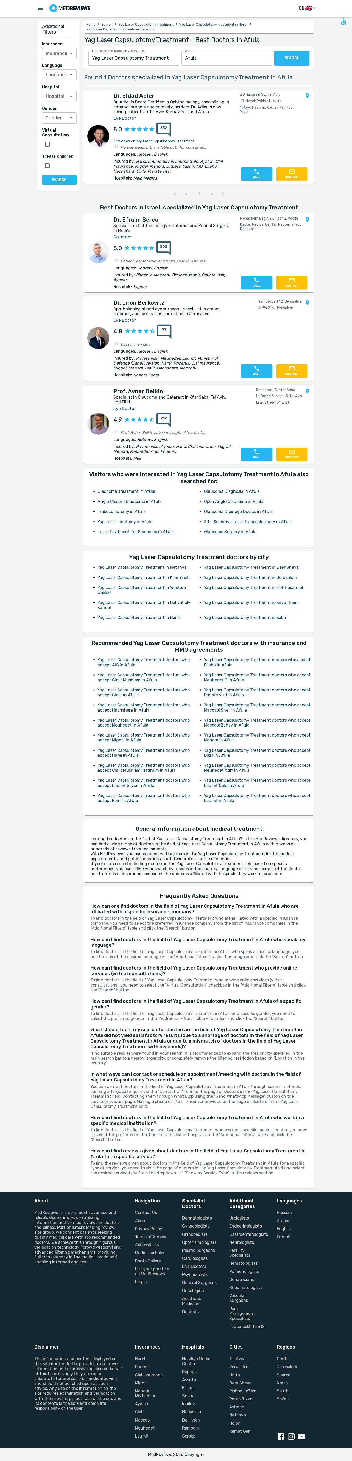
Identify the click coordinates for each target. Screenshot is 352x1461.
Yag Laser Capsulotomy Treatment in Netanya (142, 567)
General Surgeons (199, 1282)
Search (107, 24)
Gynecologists (196, 1226)
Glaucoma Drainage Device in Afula (238, 511)
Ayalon (141, 1403)
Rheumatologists (245, 1287)
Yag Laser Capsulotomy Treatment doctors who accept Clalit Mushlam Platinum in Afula (144, 768)
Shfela (283, 1399)
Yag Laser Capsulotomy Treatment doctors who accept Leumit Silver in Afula (144, 783)
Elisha (188, 1387)
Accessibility (147, 1244)
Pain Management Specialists (242, 1313)
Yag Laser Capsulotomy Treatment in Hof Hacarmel (253, 587)
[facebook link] (282, 1437)
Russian (284, 1212)
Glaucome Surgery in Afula (230, 531)
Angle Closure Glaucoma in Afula (130, 501)
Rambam (190, 1428)
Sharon (284, 1375)
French (283, 1236)
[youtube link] (302, 1437)
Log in (141, 1281)
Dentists (190, 1311)
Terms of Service (151, 1236)
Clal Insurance (149, 1375)
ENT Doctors (194, 1266)
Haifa (234, 1375)
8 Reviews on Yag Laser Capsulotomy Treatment (154, 141)
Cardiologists (195, 1258)
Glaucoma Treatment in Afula (126, 491)
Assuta (189, 1379)
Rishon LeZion (243, 1391)
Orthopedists (194, 1234)
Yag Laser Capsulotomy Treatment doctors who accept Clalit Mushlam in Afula (144, 677)
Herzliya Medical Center (198, 1361)
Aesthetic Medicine (191, 1301)
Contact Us (146, 1212)
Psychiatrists (195, 1274)
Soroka (188, 1436)
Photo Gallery (148, 1260)
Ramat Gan (240, 1431)
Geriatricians (241, 1279)
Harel (140, 1358)
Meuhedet (145, 1428)
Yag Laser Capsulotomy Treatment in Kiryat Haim (251, 602)
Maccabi (143, 1420)
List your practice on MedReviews (152, 1271)
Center (283, 1358)
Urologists (239, 1218)
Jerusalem (239, 1366)
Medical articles (150, 1252)
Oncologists (193, 1290)
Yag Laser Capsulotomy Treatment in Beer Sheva (251, 567)
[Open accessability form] (343, 21)
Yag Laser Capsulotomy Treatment (145, 24)
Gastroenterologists (246, 1234)
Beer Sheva (240, 1383)
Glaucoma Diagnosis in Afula (232, 491)
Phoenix (143, 1366)
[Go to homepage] (70, 8)
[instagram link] (292, 1437)
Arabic (283, 1220)
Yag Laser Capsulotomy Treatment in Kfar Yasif (143, 577)
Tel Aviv (236, 1358)
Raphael (190, 1371)
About (141, 1220)
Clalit (140, 1411)
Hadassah (191, 1411)
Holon (234, 1423)
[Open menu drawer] (40, 8)
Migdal (141, 1383)
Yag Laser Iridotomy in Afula (125, 521)
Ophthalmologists (199, 1242)
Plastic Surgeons (198, 1250)
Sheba (188, 1395)
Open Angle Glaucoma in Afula (233, 501)
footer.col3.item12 (246, 1326)
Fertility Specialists (239, 1253)
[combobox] (133, 58)
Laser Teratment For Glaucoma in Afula (136, 531)
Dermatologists (197, 1218)
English (284, 1228)
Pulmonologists (244, 1271)
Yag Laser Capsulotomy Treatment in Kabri (245, 617)
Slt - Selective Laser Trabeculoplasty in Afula (248, 521)
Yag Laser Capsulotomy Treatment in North (213, 24)
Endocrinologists (245, 1226)
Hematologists (243, 1263)
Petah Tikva (240, 1399)
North (282, 1383)
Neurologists (241, 1242)
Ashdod (236, 1407)
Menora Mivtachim (145, 1393)
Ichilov (188, 1403)
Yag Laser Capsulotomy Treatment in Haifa (139, 617)
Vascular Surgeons (238, 1298)
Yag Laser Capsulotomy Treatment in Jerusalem (250, 577)
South (283, 1391)
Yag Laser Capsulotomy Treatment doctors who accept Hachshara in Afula (144, 707)
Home (91, 24)
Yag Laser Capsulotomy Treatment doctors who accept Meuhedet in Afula (144, 723)
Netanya (237, 1414)
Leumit (142, 1436)
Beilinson (191, 1420)
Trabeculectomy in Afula (122, 511)
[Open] (71, 53)
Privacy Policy (148, 1228)
